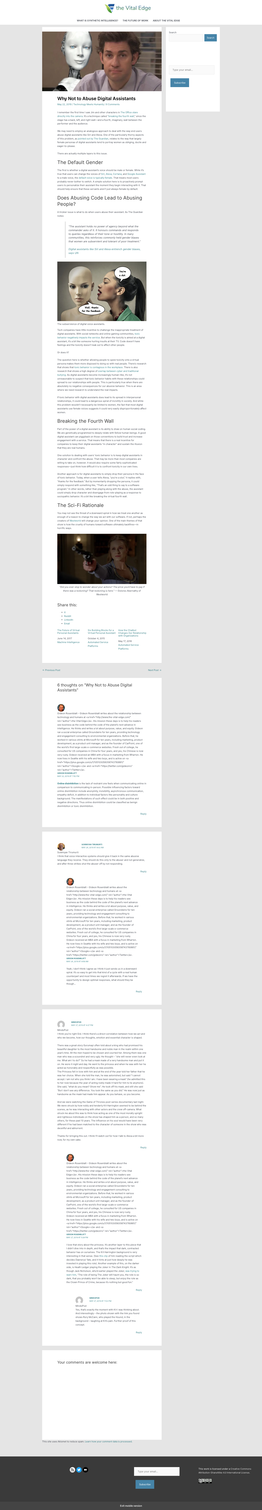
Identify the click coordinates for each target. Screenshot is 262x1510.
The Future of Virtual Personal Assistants (68, 631)
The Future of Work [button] (135, 20)
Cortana (117, 174)
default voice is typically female (95, 177)
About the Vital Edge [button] (166, 20)
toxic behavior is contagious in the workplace (98, 367)
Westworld (75, 520)
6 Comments (113, 104)
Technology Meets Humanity (88, 104)
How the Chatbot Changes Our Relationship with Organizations (132, 633)
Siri (103, 174)
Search (172, 32)
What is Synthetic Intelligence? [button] (97, 20)
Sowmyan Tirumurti (92, 844)
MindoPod (76, 1022)
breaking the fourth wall (121, 116)
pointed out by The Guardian (93, 138)
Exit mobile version (131, 1505)
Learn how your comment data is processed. (108, 1441)
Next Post (154, 670)
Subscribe (179, 82)
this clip (103, 1255)
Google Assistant (136, 174)
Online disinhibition (68, 783)
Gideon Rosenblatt (67, 773)
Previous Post (51, 670)
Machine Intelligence (68, 642)
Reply (143, 813)
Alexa (109, 174)
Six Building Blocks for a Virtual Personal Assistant (102, 631)
